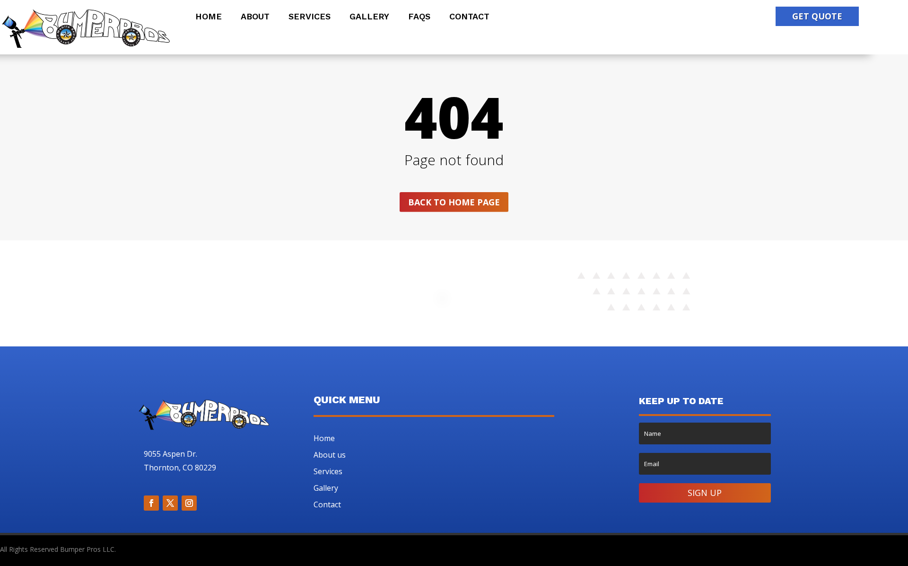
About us (330, 455)
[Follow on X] (170, 503)
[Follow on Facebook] (151, 503)
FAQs (419, 17)
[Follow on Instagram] (189, 503)
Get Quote (817, 16)
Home (208, 17)
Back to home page (454, 202)
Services (309, 17)
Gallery (369, 17)
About (255, 17)
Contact (469, 17)
